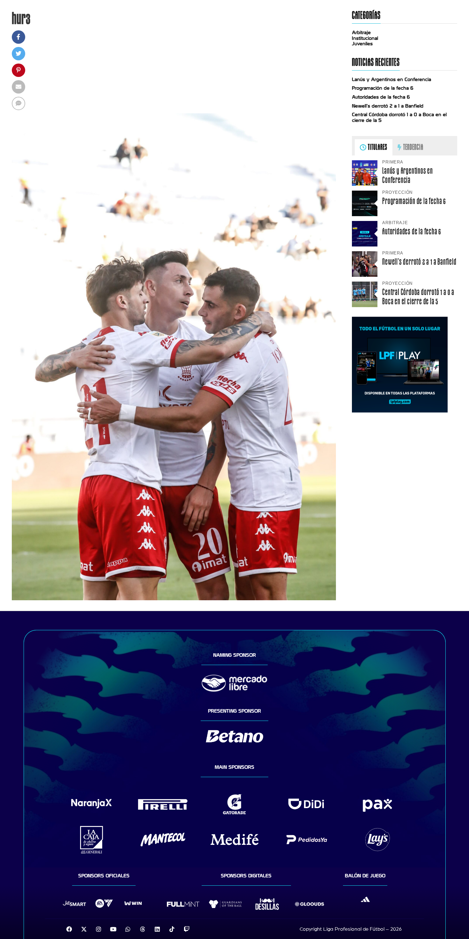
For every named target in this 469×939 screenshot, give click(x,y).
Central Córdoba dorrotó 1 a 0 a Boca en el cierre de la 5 (418, 296)
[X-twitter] (84, 929)
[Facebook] (69, 929)
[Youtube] (113, 929)
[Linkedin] (157, 929)
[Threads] (142, 929)
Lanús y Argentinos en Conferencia (391, 79)
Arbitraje (361, 32)
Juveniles (362, 43)
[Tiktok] (172, 929)
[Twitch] (186, 929)
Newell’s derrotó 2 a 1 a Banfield (387, 106)
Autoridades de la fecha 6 (381, 97)
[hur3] (174, 598)
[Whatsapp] (128, 929)
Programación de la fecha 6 (382, 88)
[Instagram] (98, 929)
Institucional (365, 38)
